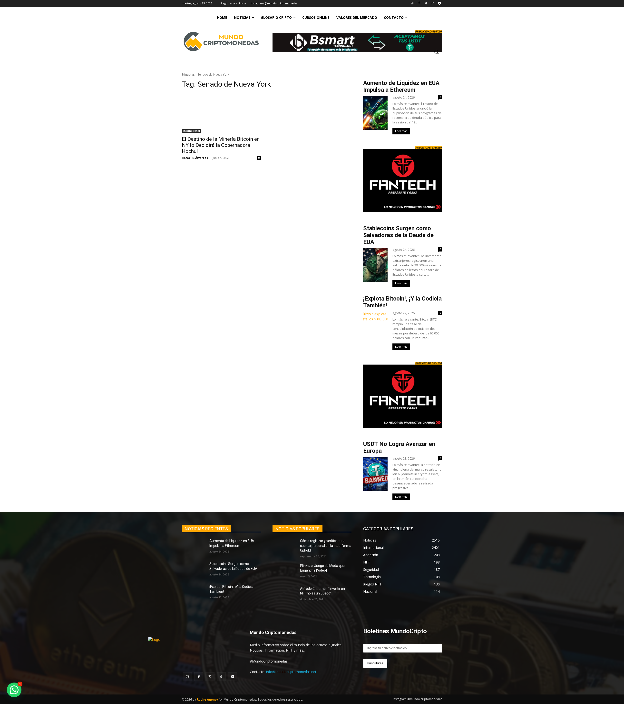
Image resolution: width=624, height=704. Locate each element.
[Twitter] (426, 3)
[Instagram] (412, 3)
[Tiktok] (432, 3)
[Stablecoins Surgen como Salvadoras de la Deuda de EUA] (193, 570)
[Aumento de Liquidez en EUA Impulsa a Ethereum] (193, 547)
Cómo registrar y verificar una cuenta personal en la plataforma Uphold (325, 545)
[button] (436, 52)
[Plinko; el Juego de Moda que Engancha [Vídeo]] (284, 571)
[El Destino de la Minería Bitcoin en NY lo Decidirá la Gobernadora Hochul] (221, 113)
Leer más (401, 131)
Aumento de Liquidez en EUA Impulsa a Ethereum (401, 86)
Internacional (191, 130)
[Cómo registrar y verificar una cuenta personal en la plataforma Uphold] (284, 547)
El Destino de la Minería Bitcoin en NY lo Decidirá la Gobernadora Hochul (221, 145)
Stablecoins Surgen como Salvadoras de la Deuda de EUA (398, 235)
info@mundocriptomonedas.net (291, 671)
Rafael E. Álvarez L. (195, 158)
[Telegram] (439, 3)
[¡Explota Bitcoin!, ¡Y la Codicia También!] (193, 592)
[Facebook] (419, 3)
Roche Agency (207, 699)
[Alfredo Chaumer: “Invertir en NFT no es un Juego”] (284, 594)
